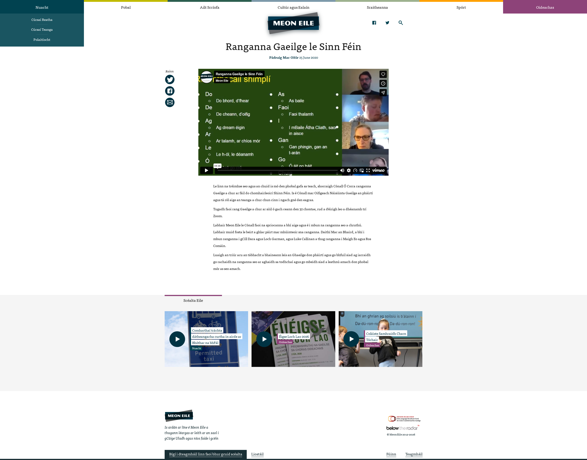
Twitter (387, 22)
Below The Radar (403, 427)
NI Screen (404, 419)
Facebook (374, 22)
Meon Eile (179, 415)
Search (401, 22)
